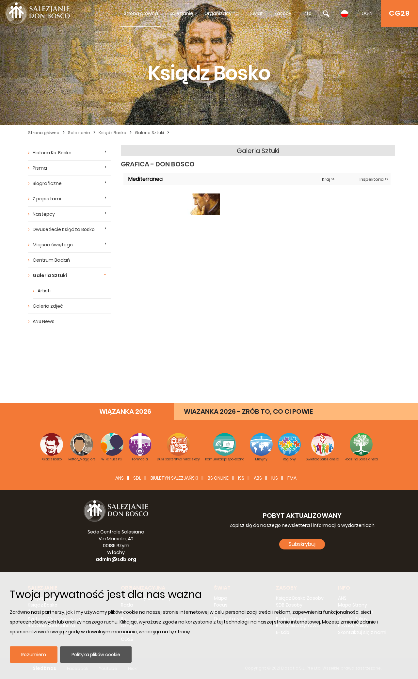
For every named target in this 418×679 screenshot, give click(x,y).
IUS (274, 478)
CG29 (399, 13)
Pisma (40, 168)
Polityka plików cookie (96, 654)
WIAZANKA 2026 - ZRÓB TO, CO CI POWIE (248, 411)
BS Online (218, 478)
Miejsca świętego (53, 244)
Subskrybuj (302, 544)
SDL (137, 478)
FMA (292, 478)
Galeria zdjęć (48, 306)
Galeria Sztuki (149, 133)
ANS (119, 478)
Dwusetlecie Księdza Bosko (64, 229)
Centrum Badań (51, 260)
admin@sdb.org (116, 559)
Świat (256, 13)
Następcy (44, 214)
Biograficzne (47, 183)
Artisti (44, 290)
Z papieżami (47, 198)
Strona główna (141, 13)
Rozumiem (33, 654)
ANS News (44, 321)
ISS (241, 478)
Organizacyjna (221, 13)
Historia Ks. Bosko (52, 152)
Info (307, 13)
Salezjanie (181, 13)
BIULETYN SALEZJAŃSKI (174, 478)
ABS (258, 478)
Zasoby (282, 13)
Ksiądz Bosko (112, 133)
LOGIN (366, 13)
